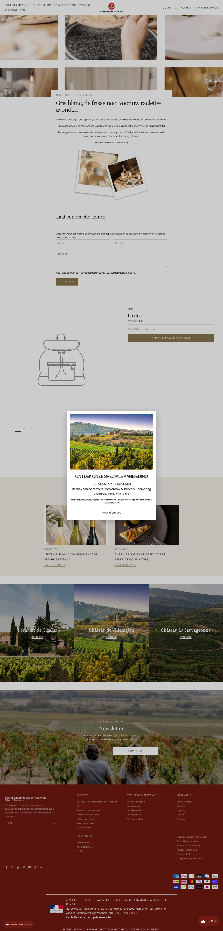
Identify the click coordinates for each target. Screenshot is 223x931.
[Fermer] (151, 415)
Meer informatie (111, 512)
